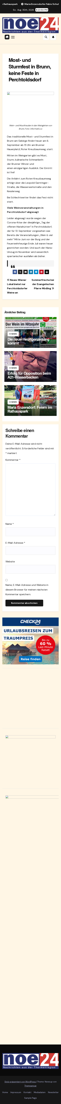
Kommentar (12, 459)
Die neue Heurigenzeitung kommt (28, 341)
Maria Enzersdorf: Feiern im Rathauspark (30, 409)
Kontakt (27, 1092)
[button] (46, 37)
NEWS (14, 334)
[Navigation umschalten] (12, 37)
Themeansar (30, 1085)
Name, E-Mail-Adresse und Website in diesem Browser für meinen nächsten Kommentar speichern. (26, 589)
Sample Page (30, 1098)
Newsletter (53, 1092)
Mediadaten (40, 1092)
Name (9, 524)
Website (10, 561)
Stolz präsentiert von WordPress (20, 1081)
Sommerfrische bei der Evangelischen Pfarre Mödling (43, 284)
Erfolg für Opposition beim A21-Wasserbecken (29, 375)
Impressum (15, 1092)
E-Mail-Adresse (15, 542)
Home (5, 1092)
